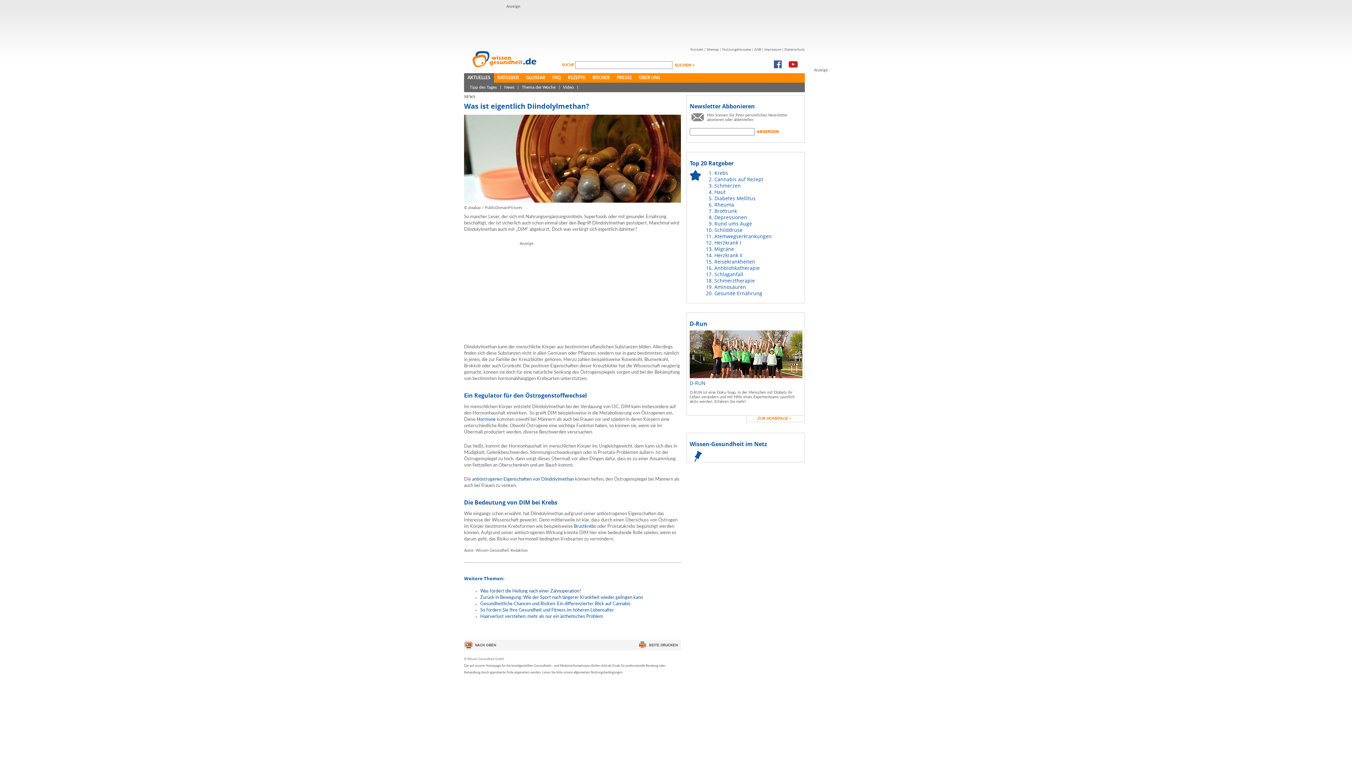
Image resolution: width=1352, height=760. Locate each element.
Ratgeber (508, 78)
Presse (624, 78)
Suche (568, 65)
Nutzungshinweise (736, 49)
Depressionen (730, 217)
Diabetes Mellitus (735, 198)
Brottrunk (725, 211)
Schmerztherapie (734, 280)
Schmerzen (727, 185)
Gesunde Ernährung (738, 293)
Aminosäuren (730, 287)
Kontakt (696, 49)
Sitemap (713, 49)
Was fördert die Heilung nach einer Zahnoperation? (530, 591)
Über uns (649, 78)
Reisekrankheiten (734, 261)
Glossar (535, 78)
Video (568, 87)
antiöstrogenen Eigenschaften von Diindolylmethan (523, 479)
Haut (720, 192)
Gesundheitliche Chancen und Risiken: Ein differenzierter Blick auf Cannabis (555, 604)
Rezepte (577, 78)
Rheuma (724, 204)
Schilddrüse (728, 230)
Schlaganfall (728, 274)
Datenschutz (794, 49)
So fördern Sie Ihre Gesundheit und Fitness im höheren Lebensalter (547, 610)
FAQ (556, 78)
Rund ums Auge (733, 223)
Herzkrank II (728, 255)
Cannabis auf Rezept (738, 179)
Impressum (772, 49)
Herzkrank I (727, 242)
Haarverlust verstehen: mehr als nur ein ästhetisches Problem (541, 616)
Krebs (721, 173)
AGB (757, 49)
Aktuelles (479, 78)
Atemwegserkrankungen (743, 236)
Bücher (601, 78)
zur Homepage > (774, 418)
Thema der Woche (539, 87)
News (509, 87)
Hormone (486, 419)
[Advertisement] (634, 26)
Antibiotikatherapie (737, 268)
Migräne (724, 249)
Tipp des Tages (483, 87)
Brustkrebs (585, 526)
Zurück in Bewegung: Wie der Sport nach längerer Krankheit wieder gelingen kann (561, 597)
